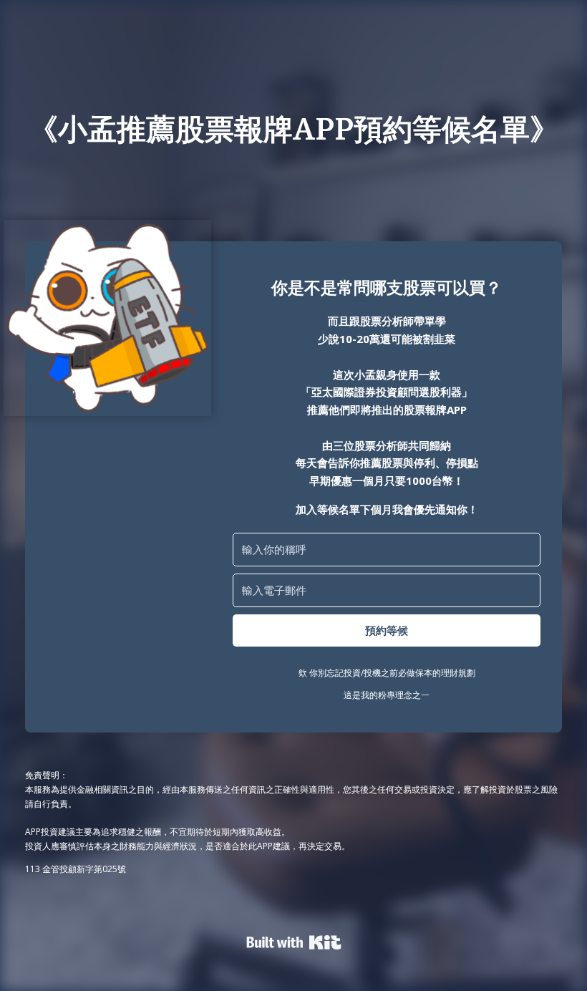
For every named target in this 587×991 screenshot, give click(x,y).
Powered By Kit (293, 942)
